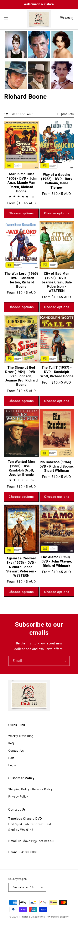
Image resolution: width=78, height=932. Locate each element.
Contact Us (16, 750)
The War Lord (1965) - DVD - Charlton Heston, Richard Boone (21, 280)
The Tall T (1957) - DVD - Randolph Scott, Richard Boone (56, 372)
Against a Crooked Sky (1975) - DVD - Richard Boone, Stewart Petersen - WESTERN (21, 566)
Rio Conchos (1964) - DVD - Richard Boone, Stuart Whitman (57, 466)
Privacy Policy (18, 796)
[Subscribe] (64, 661)
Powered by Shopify (57, 916)
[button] (5, 17)
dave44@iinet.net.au (38, 841)
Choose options (21, 213)
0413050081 (28, 852)
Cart (11, 758)
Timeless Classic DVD (32, 916)
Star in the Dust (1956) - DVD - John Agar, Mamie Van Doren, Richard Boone (21, 182)
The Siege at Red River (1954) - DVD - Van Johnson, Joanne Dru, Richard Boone (21, 376)
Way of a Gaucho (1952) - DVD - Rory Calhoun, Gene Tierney (56, 181)
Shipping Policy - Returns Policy (30, 789)
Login (12, 765)
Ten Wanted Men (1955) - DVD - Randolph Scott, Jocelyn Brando (21, 468)
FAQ (11, 743)
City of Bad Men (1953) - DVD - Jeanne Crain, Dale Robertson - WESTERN (56, 282)
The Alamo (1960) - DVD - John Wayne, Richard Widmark (56, 561)
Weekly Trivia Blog (20, 736)
